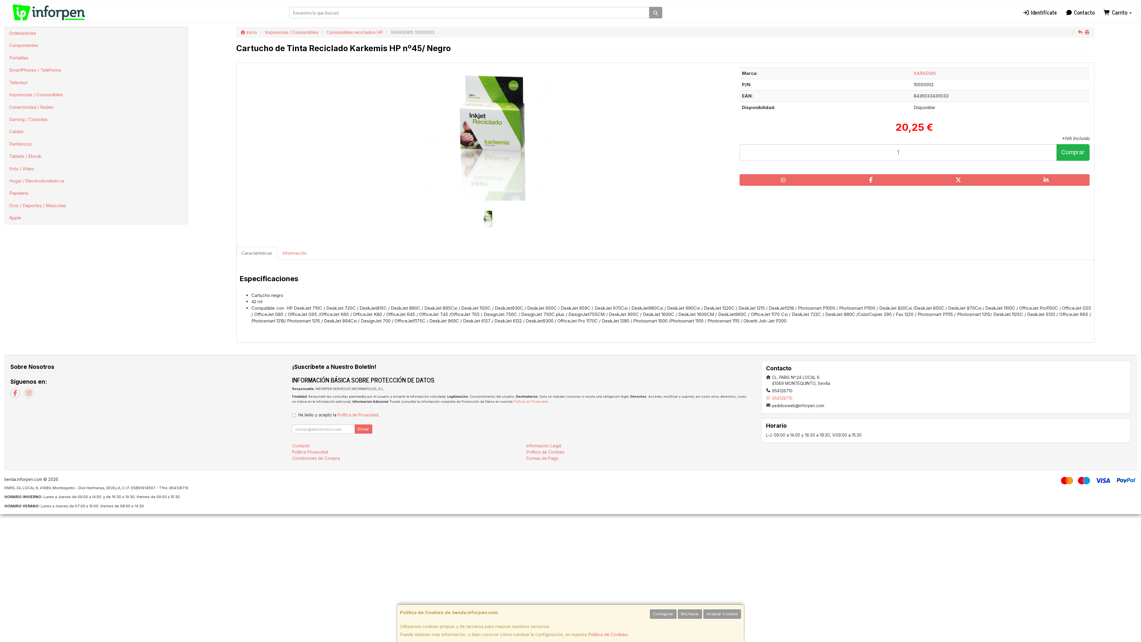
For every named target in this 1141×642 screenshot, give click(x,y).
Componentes (23, 45)
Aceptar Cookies (722, 613)
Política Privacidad (310, 451)
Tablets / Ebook (25, 156)
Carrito (1119, 12)
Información (294, 253)
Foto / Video (21, 168)
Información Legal (544, 445)
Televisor (18, 82)
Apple (15, 218)
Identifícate (1043, 12)
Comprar (1073, 152)
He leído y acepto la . (338, 415)
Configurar (663, 613)
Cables (16, 131)
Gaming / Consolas (28, 119)
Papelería (18, 193)
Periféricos (20, 144)
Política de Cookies (608, 634)
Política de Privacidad (530, 402)
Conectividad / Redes (31, 107)
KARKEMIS (925, 73)
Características (256, 253)
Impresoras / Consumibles (36, 94)
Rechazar (690, 613)
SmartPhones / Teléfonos (35, 70)
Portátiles (19, 58)
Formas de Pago (543, 458)
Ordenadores (22, 33)
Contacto (1083, 12)
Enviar (363, 429)
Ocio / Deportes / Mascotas (37, 205)
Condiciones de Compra (316, 458)
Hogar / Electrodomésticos (36, 181)
